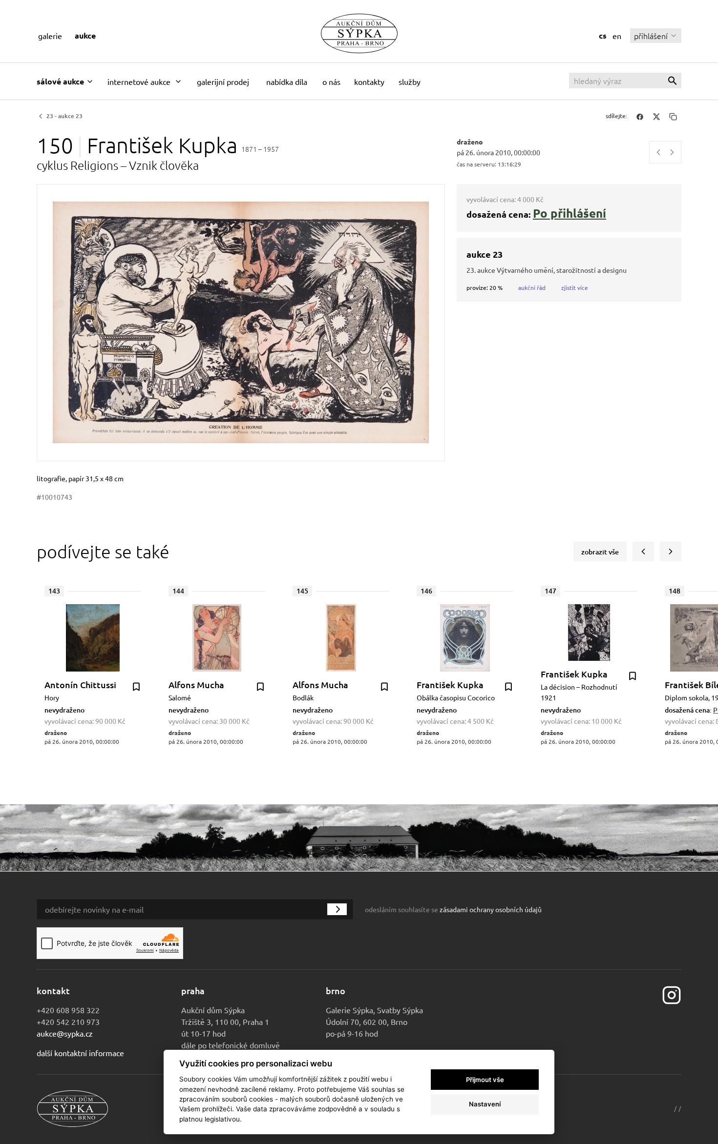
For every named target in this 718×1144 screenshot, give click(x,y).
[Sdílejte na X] (656, 116)
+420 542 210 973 (68, 1021)
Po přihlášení (569, 213)
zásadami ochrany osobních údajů (491, 909)
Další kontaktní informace (80, 1053)
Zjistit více (574, 287)
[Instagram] (671, 994)
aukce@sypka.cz (65, 1033)
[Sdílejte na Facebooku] (640, 116)
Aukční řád (532, 287)
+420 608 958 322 (68, 1010)
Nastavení (485, 1104)
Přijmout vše (485, 1079)
